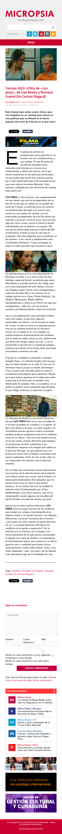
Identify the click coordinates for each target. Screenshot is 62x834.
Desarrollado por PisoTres (31, 829)
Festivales (38, 102)
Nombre (9, 639)
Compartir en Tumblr (27, 131)
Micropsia (30, 13)
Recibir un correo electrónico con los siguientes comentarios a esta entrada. (28, 656)
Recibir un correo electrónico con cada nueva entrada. (27, 662)
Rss (53, 34)
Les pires (26, 570)
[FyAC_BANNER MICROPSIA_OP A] (31, 146)
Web (43, 639)
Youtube (41, 34)
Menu (31, 42)
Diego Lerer (14, 102)
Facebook (29, 34)
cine (24, 102)
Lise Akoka (37, 570)
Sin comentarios (32, 105)
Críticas (30, 102)
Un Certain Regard (24, 574)
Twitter (35, 34)
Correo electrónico (29, 641)
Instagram (47, 34)
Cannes (16, 570)
